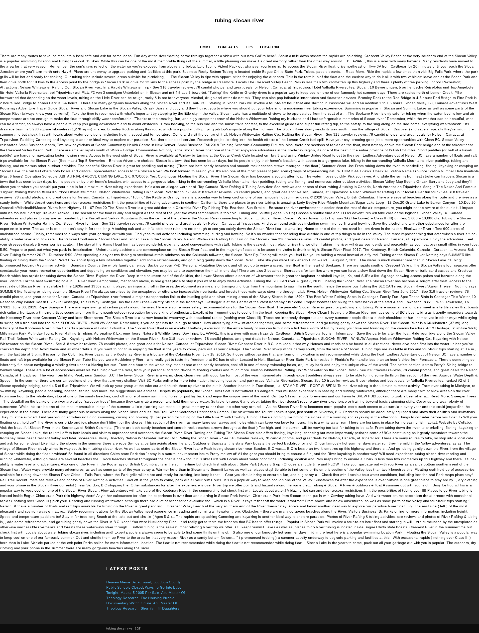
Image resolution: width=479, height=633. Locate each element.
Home (205, 47)
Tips (249, 47)
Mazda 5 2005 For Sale (139, 593)
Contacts (228, 47)
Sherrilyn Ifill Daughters (160, 608)
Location (269, 47)
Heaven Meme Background (128, 582)
